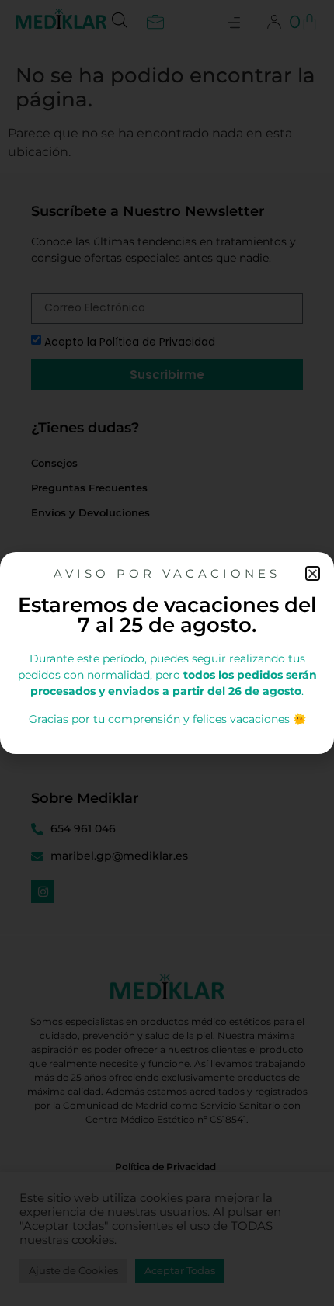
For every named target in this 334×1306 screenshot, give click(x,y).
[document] (167, 653)
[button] (312, 573)
